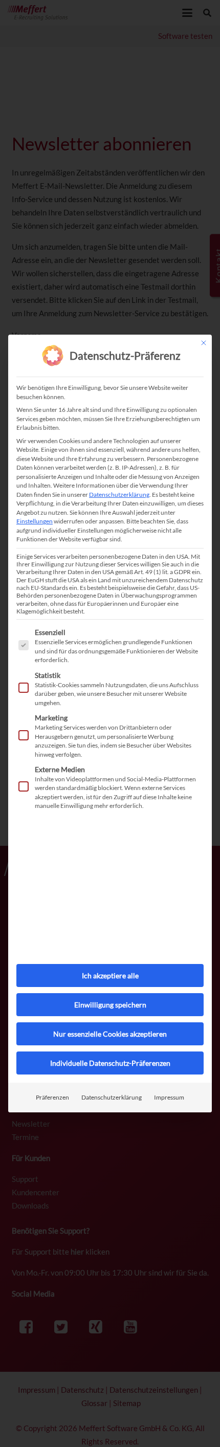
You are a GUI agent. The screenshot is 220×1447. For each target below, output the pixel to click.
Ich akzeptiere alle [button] (110, 975)
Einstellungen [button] (34, 521)
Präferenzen (52, 1097)
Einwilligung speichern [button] (110, 1004)
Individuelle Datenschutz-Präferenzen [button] (110, 1063)
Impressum (169, 1097)
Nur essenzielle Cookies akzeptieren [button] (110, 1033)
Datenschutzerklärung (119, 494)
